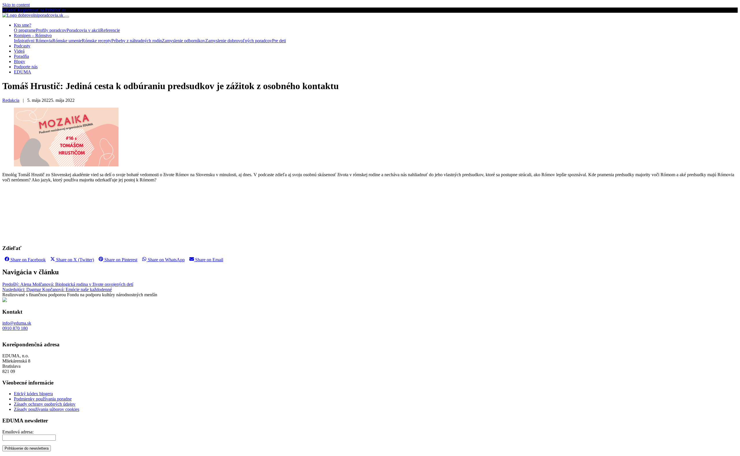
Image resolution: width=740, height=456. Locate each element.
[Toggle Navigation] (66, 17)
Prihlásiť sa (55, 10)
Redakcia (10, 100)
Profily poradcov (51, 30)
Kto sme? (22, 25)
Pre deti (279, 40)
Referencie (110, 30)
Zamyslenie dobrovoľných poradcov (238, 40)
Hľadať (9, 10)
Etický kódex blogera (33, 393)
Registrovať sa (31, 10)
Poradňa (21, 56)
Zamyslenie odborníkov (183, 40)
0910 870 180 (15, 328)
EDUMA (22, 71)
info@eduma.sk (16, 323)
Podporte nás (26, 66)
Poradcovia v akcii (83, 30)
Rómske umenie (67, 40)
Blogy (19, 61)
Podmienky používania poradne (43, 398)
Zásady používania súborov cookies (46, 409)
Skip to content (16, 4)
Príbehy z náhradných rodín (136, 40)
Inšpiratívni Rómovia (33, 40)
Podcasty (22, 45)
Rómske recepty (96, 40)
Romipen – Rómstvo (33, 35)
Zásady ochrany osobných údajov (44, 404)
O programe (25, 30)
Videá (19, 51)
